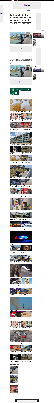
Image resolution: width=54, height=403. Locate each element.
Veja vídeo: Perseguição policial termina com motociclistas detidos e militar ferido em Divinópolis (39, 43)
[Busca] (42, 10)
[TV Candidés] (17, 0)
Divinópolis (12, 13)
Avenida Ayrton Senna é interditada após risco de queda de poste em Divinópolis (39, 45)
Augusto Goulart (13, 26)
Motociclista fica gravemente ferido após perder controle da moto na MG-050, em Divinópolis (40, 42)
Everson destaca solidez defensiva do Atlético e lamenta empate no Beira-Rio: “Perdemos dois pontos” (39, 76)
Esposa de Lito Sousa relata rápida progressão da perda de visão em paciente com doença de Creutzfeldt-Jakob (40, 40)
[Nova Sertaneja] (13, 0)
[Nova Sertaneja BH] (12, 0)
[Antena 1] (16, 0)
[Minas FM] (14, 0)
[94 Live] (11, 0)
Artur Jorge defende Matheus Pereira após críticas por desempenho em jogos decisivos (40, 74)
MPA (10, 13)
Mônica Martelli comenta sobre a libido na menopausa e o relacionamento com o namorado (39, 78)
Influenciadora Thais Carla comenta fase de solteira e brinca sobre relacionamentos (39, 79)
